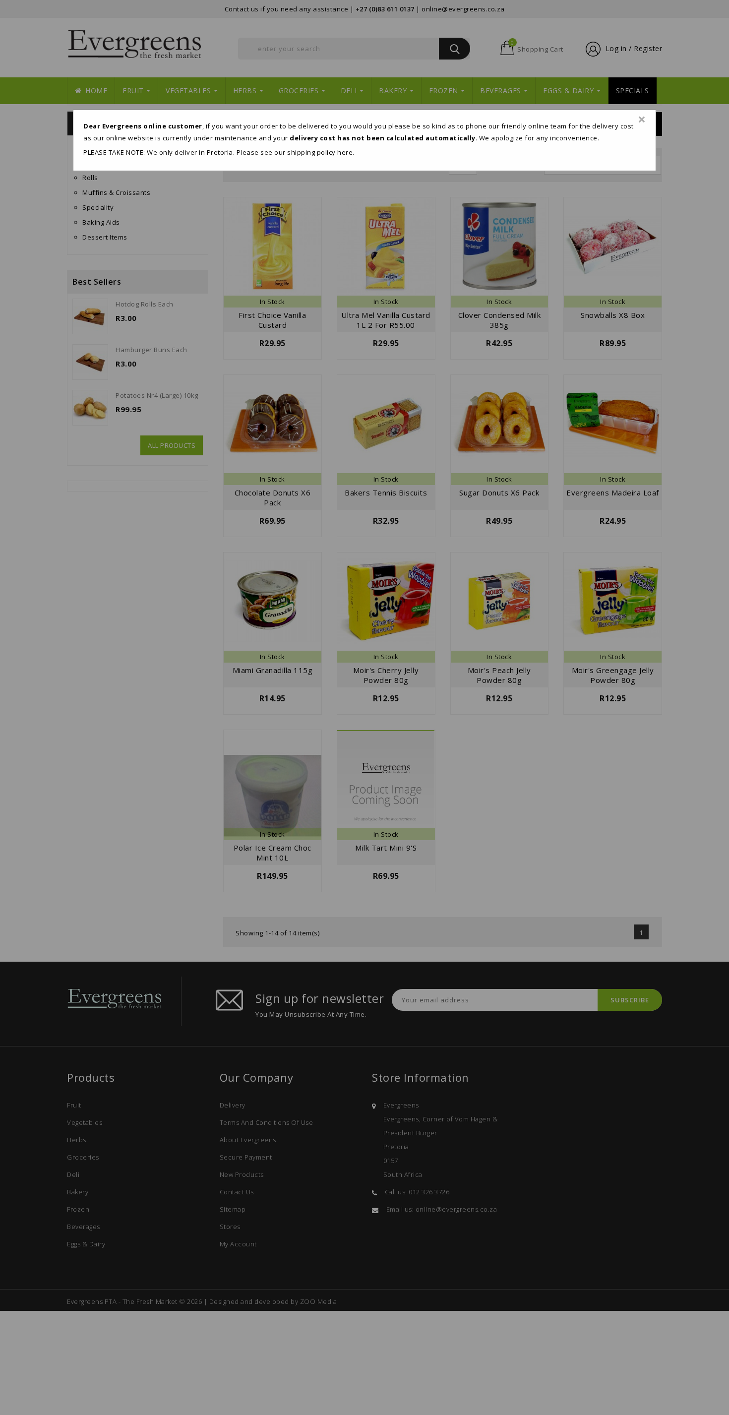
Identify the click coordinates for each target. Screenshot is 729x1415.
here (345, 152)
